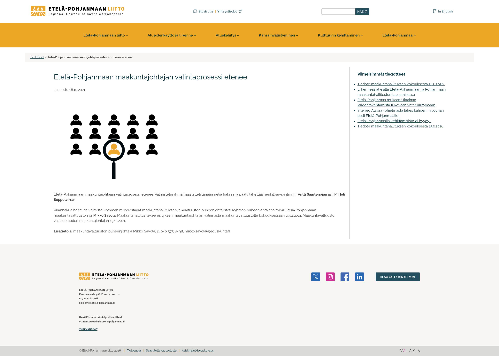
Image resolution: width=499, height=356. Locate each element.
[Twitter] (315, 302)
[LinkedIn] (359, 302)
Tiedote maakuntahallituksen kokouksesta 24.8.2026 (401, 84)
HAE (361, 11)
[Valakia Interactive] (410, 351)
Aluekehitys (226, 35)
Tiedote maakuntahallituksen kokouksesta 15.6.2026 (400, 126)
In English (445, 11)
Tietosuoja (134, 350)
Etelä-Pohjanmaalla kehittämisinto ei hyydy (394, 121)
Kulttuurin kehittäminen (339, 35)
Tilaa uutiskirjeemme (397, 277)
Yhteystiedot (227, 11)
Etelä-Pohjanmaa (397, 35)
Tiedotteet (37, 57)
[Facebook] (345, 302)
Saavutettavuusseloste (161, 350)
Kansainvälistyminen (277, 35)
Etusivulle (205, 11)
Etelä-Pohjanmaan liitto (104, 35)
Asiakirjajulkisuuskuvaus (198, 350)
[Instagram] (330, 302)
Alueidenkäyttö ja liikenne (170, 35)
